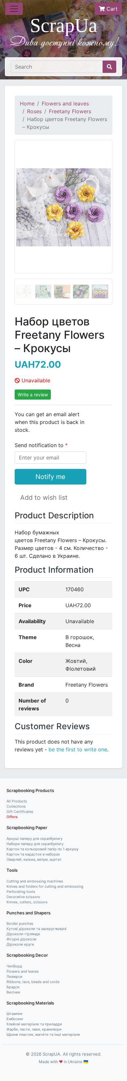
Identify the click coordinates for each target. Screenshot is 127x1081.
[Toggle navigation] (14, 9)
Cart (111, 9)
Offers (12, 816)
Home (27, 103)
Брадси (13, 987)
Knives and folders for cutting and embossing (45, 886)
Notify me (50, 477)
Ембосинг (15, 1019)
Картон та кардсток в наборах (33, 854)
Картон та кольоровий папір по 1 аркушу (42, 849)
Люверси (14, 976)
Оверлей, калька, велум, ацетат (34, 859)
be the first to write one (78, 749)
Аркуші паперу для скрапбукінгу (35, 838)
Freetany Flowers (70, 111)
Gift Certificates (20, 811)
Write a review (33, 394)
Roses (34, 111)
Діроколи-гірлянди (23, 934)
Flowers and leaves (65, 103)
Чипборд (14, 966)
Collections (16, 806)
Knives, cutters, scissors (27, 902)
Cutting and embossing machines (35, 881)
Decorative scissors (23, 897)
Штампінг (15, 1013)
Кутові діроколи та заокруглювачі (36, 928)
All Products (17, 801)
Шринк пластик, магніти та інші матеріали (43, 1034)
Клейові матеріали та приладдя (34, 1024)
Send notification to (40, 445)
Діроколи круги (20, 944)
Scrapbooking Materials (30, 1003)
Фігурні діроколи (21, 939)
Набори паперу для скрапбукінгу (35, 844)
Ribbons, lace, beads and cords (33, 981)
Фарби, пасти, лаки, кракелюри (34, 1029)
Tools (12, 870)
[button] (22, 222)
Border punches (20, 923)
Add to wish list (43, 497)
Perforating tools (21, 891)
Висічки (13, 992)
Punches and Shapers (28, 912)
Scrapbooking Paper (27, 827)
